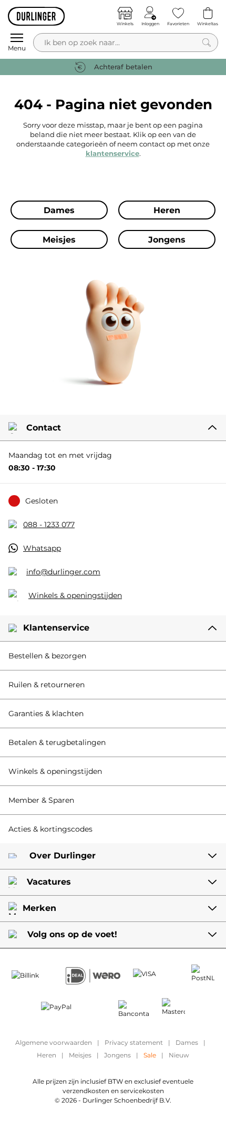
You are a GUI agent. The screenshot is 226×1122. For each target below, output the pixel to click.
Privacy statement (134, 1042)
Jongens (117, 1055)
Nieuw (179, 1055)
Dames (187, 1042)
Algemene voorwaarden (53, 1042)
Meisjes (80, 1055)
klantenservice (112, 153)
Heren (46, 1055)
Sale (149, 1055)
